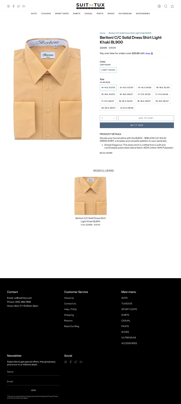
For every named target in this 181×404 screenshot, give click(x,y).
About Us (69, 297)
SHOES (125, 331)
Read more (106, 153)
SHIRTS (125, 314)
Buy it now (137, 125)
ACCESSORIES (129, 343)
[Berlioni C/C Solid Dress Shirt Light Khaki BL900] (91, 196)
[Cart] (172, 6)
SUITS (124, 297)
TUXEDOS (126, 303)
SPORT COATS (129, 309)
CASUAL (125, 320)
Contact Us (70, 303)
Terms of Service (16, 398)
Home (102, 33)
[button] (165, 6)
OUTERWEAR (128, 337)
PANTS (125, 326)
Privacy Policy (53, 396)
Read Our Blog (71, 326)
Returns (68, 320)
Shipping (69, 314)
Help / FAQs (70, 309)
